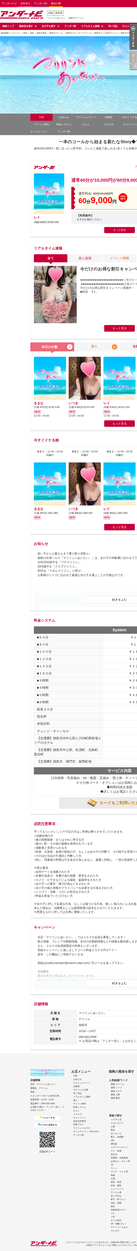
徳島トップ (8, 26)
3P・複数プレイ (118, 1224)
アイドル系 (116, 1192)
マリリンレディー (86, 117)
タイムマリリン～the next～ (41, 131)
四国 (50, 12)
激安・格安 (116, 1182)
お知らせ (64, 117)
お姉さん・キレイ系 (120, 1161)
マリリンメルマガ (81, 1128)
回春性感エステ (118, 1210)
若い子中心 (116, 1196)
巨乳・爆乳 (116, 1185)
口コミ (126, 26)
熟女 (113, 1130)
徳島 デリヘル (117, 1084)
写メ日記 (113, 26)
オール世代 (116, 1220)
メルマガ (108, 124)
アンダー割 (70, 26)
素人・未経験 (117, 1137)
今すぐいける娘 (80, 1089)
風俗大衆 (56, 3)
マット (114, 1168)
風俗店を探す (26, 26)
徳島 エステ (116, 1091)
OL (112, 1164)
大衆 (113, 1178)
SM (112, 1140)
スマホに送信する (48, 1125)
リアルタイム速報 (90, 26)
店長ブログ (78, 1124)
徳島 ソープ (116, 1087)
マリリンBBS (41, 124)
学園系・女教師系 (119, 1158)
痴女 (113, 1206)
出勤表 (108, 117)
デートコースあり (119, 1227)
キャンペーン (79, 1117)
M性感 (114, 1144)
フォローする (48, 1117)
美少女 (114, 1154)
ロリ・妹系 (116, 1151)
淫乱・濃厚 (116, 1203)
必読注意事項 (79, 1121)
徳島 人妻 (115, 1094)
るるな (39, 403)
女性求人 (25, 3)
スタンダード (117, 1123)
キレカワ (115, 1230)
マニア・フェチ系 (119, 1171)
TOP (41, 117)
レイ (37, 217)
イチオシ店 (116, 1119)
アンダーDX (40, 3)
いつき (73, 403)
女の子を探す (49, 26)
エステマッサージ (119, 1147)
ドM (113, 1217)
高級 (113, 1175)
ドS (112, 1213)
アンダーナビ (9, 3)
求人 (75, 1100)
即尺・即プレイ (118, 1199)
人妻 (113, 1126)
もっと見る (119, 229)
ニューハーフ (117, 1189)
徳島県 (59, 12)
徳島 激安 (115, 1098)
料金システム (63, 124)
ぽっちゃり (116, 1133)
